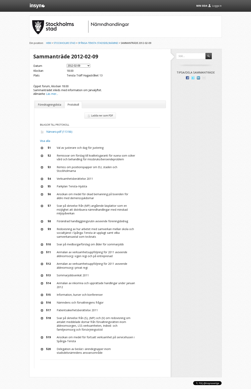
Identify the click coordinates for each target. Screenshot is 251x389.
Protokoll (73, 104)
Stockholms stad (64, 43)
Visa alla (45, 141)
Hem (48, 43)
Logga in (217, 5)
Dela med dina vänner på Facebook (187, 77)
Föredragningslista (49, 104)
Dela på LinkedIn (198, 77)
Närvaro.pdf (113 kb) (59, 131)
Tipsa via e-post (204, 77)
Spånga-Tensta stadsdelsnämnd (98, 43)
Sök (210, 58)
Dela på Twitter (193, 77)
